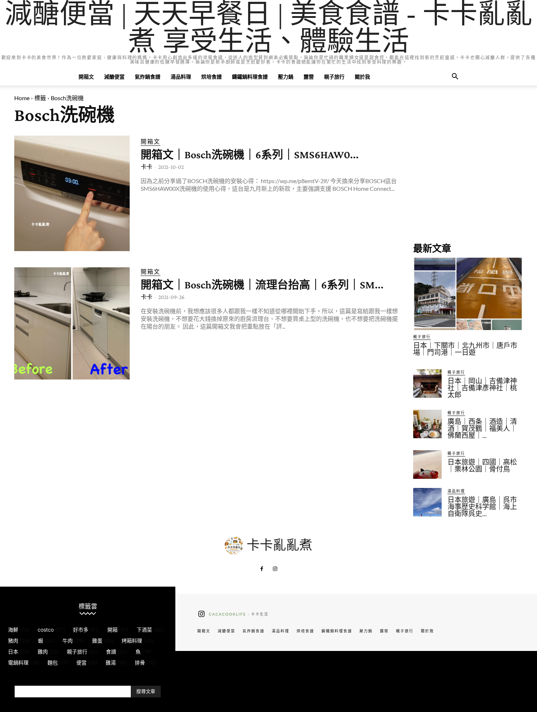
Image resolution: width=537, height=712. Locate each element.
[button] (455, 77)
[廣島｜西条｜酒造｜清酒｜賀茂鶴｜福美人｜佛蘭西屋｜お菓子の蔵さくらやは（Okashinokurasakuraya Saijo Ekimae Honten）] (427, 424)
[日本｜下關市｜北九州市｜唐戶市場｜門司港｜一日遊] (468, 294)
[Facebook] (261, 569)
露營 (309, 76)
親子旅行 (334, 76)
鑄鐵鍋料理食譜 (250, 76)
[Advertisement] (468, 181)
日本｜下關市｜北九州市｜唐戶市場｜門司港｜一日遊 (465, 349)
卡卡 (146, 167)
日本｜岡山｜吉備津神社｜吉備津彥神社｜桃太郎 (482, 388)
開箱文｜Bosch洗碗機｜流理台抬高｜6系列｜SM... (262, 285)
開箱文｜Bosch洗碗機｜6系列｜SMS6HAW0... (250, 154)
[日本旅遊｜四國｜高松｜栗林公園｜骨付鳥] (427, 464)
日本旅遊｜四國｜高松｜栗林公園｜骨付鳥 (482, 465)
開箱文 (86, 76)
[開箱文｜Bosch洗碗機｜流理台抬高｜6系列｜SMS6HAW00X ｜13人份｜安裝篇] (72, 323)
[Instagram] (275, 569)
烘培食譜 (211, 76)
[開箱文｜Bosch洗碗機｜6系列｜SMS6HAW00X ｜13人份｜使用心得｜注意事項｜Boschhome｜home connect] (72, 193)
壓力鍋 (285, 76)
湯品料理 (181, 76)
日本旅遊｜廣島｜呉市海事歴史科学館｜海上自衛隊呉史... (482, 507)
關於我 (362, 76)
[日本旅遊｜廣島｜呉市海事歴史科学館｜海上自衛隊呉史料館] (427, 502)
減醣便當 (114, 76)
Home (22, 97)
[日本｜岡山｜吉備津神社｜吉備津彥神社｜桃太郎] (427, 383)
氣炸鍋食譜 (147, 76)
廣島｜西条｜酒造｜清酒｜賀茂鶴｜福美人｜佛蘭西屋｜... (482, 428)
